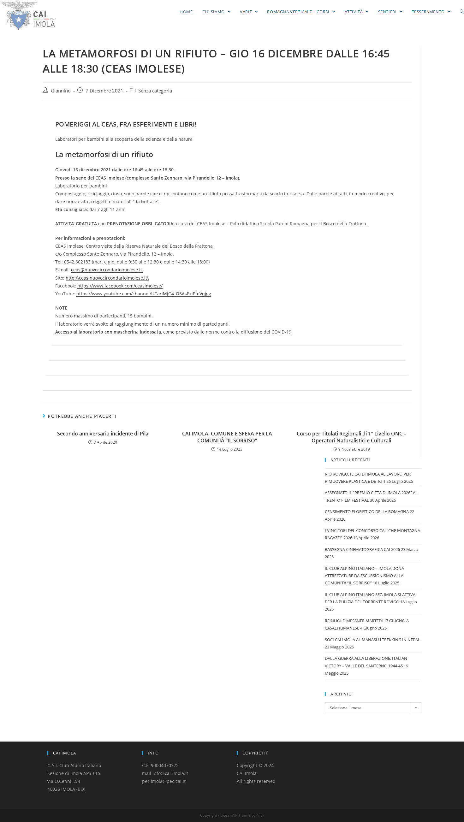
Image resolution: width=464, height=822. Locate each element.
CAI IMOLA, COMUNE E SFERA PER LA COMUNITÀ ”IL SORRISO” (227, 437)
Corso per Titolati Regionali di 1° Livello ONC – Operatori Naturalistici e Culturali (351, 437)
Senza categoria (155, 91)
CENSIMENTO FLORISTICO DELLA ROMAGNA (367, 511)
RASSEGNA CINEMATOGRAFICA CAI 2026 (362, 549)
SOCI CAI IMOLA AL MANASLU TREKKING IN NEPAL (372, 639)
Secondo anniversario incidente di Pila (102, 433)
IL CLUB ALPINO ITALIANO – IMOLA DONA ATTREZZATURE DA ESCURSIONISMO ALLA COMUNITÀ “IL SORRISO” (364, 575)
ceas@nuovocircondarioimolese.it (107, 270)
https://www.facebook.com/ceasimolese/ (120, 286)
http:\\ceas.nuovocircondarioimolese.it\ (107, 278)
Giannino (61, 91)
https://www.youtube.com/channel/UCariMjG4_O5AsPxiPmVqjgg (143, 294)
